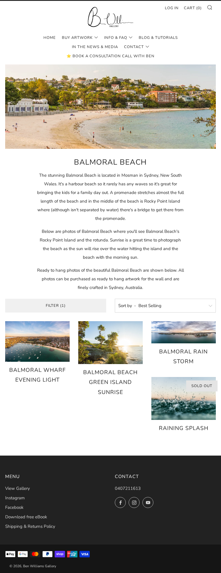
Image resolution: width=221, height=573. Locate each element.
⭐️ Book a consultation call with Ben (110, 56)
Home (49, 37)
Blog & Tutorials (158, 37)
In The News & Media (95, 47)
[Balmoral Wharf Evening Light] (37, 341)
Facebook (14, 507)
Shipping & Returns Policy (30, 526)
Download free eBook (26, 517)
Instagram (15, 498)
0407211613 (128, 488)
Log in (172, 8)
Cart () (193, 8)
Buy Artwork (77, 37)
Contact (134, 47)
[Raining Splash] (183, 398)
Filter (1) (56, 305)
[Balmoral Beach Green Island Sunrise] (110, 342)
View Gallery (17, 488)
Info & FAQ (115, 37)
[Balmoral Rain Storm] (183, 332)
